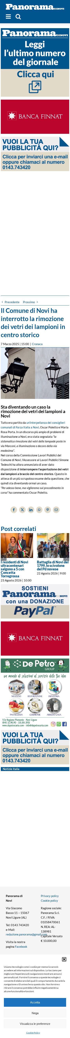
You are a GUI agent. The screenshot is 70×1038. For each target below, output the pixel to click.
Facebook (21, 946)
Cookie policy (49, 900)
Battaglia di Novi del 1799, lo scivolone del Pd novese (53, 565)
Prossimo (29, 302)
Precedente (12, 302)
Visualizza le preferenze (35, 1023)
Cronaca (37, 344)
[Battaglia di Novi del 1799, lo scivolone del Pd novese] (53, 545)
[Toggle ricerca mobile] (18, 16)
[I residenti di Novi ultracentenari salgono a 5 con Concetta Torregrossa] (17, 545)
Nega (35, 1013)
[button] (64, 959)
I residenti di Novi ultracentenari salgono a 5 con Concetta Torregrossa (14, 569)
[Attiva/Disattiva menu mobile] (9, 16)
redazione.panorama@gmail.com (26, 934)
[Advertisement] (35, 226)
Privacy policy (50, 896)
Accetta (35, 1002)
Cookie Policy (33, 1032)
